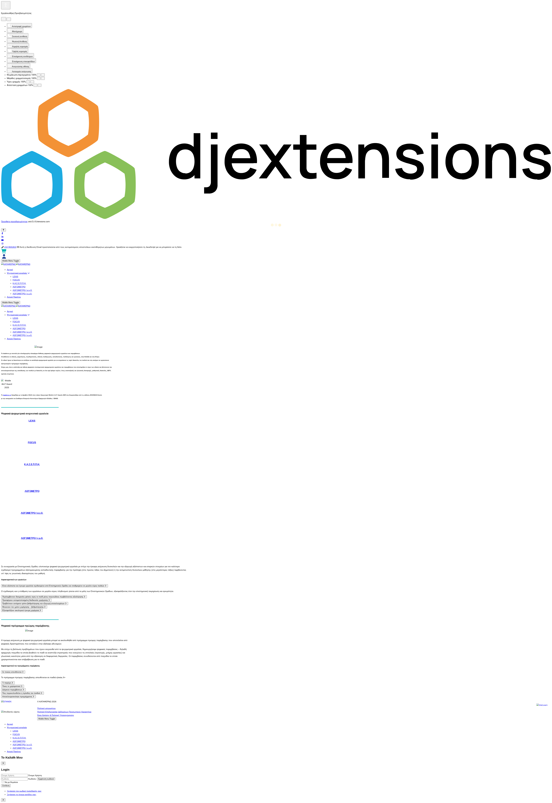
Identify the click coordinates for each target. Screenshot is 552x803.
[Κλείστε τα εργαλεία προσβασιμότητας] (8, 19)
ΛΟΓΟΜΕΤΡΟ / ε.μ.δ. (32, 538)
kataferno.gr (7, 395)
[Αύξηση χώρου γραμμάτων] (39, 85)
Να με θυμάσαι (11, 782)
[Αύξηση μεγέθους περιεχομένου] (43, 74)
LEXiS (32, 420)
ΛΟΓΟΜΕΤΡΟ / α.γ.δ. (32, 513)
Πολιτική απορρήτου (46, 708)
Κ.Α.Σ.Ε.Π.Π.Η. (32, 464)
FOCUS (32, 442)
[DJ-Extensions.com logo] (276, 218)
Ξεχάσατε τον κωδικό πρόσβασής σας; (24, 791)
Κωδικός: (32, 779)
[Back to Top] (3, 230)
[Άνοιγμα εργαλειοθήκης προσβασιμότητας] (5, 5)
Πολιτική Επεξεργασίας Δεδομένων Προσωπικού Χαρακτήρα (64, 712)
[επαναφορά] (3, 19)
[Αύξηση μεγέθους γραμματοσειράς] (43, 78)
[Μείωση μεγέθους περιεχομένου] (39, 74)
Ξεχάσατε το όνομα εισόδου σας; (22, 794)
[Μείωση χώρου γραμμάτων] (35, 85)
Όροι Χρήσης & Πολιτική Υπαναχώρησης (55, 715)
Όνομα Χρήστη (35, 775)
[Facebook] (2, 233)
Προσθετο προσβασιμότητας (14, 221)
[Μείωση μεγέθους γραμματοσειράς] (39, 78)
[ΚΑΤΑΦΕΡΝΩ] (15, 264)
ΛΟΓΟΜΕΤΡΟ (32, 491)
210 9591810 (10, 247)
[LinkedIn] (2, 237)
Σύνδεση (5, 786)
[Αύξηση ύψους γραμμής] (32, 81)
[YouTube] (2, 240)
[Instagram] (2, 243)
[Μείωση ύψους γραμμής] (28, 81)
